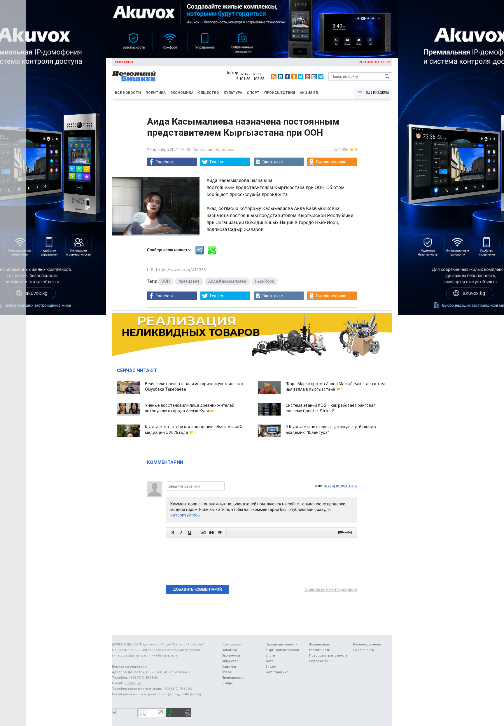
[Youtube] (307, 76)
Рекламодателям (374, 62)
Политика (156, 93)
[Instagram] (314, 76)
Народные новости (281, 644)
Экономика (181, 93)
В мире (227, 683)
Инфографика (276, 672)
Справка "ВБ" (320, 661)
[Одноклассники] (294, 76)
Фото (269, 661)
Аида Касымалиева (227, 281)
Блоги (270, 655)
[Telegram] (320, 76)
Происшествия (279, 93)
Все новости (128, 93)
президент (189, 281)
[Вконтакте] (280, 76)
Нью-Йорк (264, 281)
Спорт (253, 93)
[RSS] (273, 76)
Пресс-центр (363, 650)
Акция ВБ (309, 93)
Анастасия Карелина (214, 149)
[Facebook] (287, 76)
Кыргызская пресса (282, 650)
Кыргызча (124, 62)
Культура (233, 93)
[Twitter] (300, 76)
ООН (165, 281)
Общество (208, 93)
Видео (270, 667)
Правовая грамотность (328, 655)
